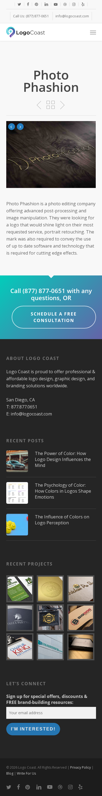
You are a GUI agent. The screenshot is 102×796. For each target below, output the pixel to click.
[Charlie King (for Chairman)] (20, 646)
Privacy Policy (80, 767)
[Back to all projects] (51, 104)
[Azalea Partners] (20, 617)
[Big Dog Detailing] (81, 617)
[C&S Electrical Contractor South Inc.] (51, 646)
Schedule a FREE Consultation (54, 317)
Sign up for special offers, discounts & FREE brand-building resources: (46, 699)
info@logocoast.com (31, 414)
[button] (93, 32)
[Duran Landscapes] (20, 588)
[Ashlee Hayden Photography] (81, 646)
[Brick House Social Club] (51, 617)
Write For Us (26, 773)
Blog (9, 773)
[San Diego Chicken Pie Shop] (81, 588)
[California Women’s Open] (51, 588)
